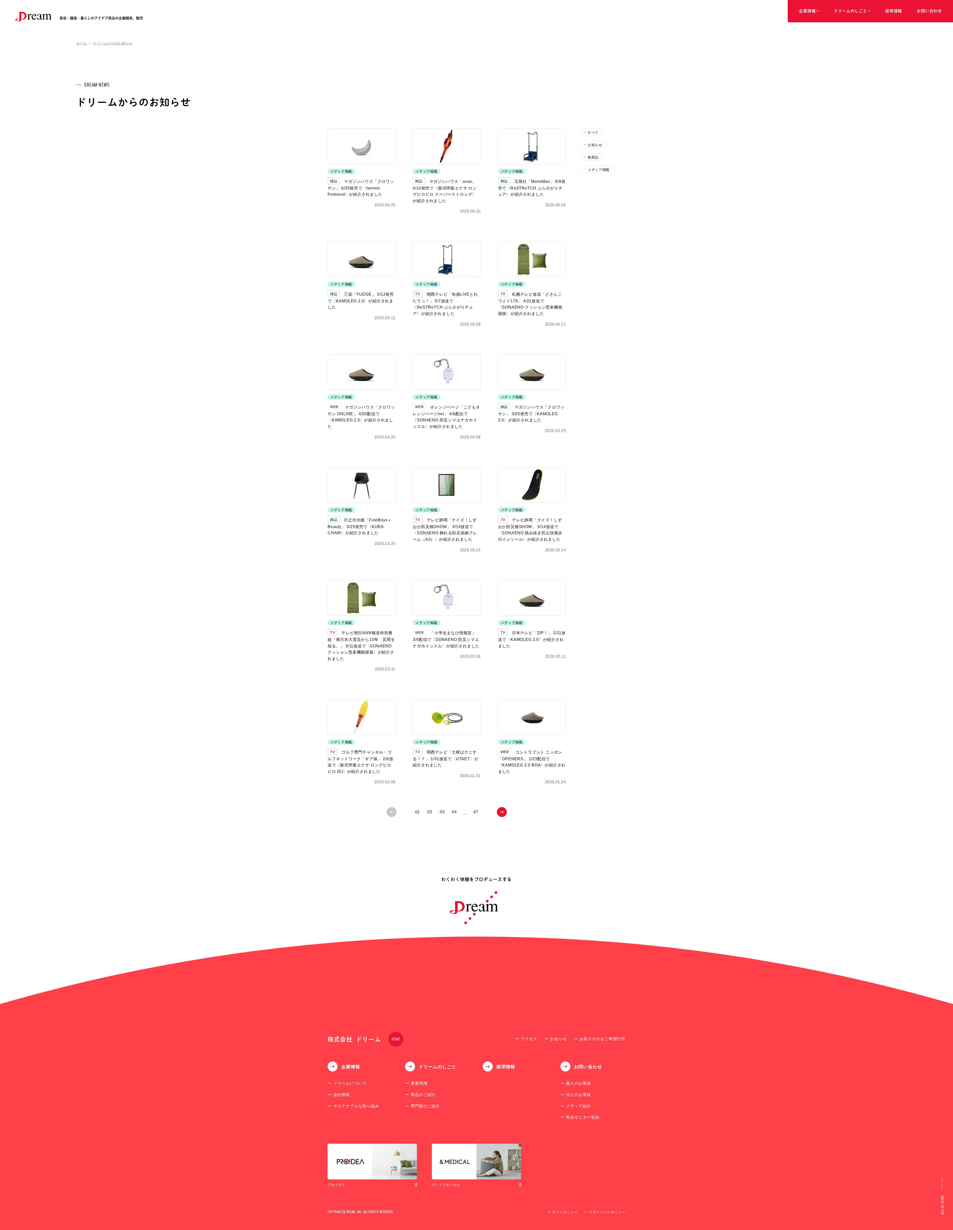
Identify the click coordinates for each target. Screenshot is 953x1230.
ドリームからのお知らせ (112, 43)
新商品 (593, 157)
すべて (593, 132)
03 (442, 812)
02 (429, 812)
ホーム (81, 43)
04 (454, 812)
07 (476, 812)
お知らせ (595, 145)
